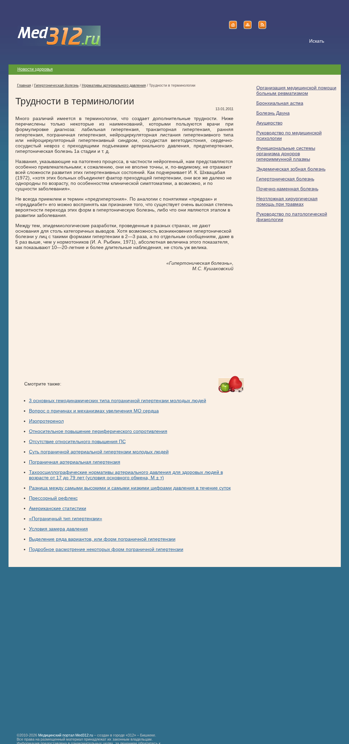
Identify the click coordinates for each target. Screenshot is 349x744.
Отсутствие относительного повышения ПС (77, 441)
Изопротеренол (46, 421)
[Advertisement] (72, 323)
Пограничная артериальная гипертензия (74, 462)
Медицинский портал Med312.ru (65, 735)
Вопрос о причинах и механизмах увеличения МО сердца (94, 410)
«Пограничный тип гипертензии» (65, 518)
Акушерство (269, 123)
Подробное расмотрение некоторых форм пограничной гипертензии (106, 549)
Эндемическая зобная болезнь (290, 169)
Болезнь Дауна (273, 113)
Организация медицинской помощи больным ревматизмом (296, 90)
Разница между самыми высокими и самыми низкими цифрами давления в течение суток (130, 488)
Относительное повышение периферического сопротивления (98, 431)
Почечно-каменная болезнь (287, 188)
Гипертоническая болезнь (285, 178)
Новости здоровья (35, 69)
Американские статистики (57, 508)
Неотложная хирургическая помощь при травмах (287, 201)
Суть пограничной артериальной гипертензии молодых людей (99, 451)
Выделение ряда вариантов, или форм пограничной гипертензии (102, 539)
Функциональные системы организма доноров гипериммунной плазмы (285, 153)
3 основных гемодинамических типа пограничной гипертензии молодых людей (117, 400)
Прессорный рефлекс (53, 498)
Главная (24, 85)
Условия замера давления (58, 528)
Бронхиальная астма (279, 103)
